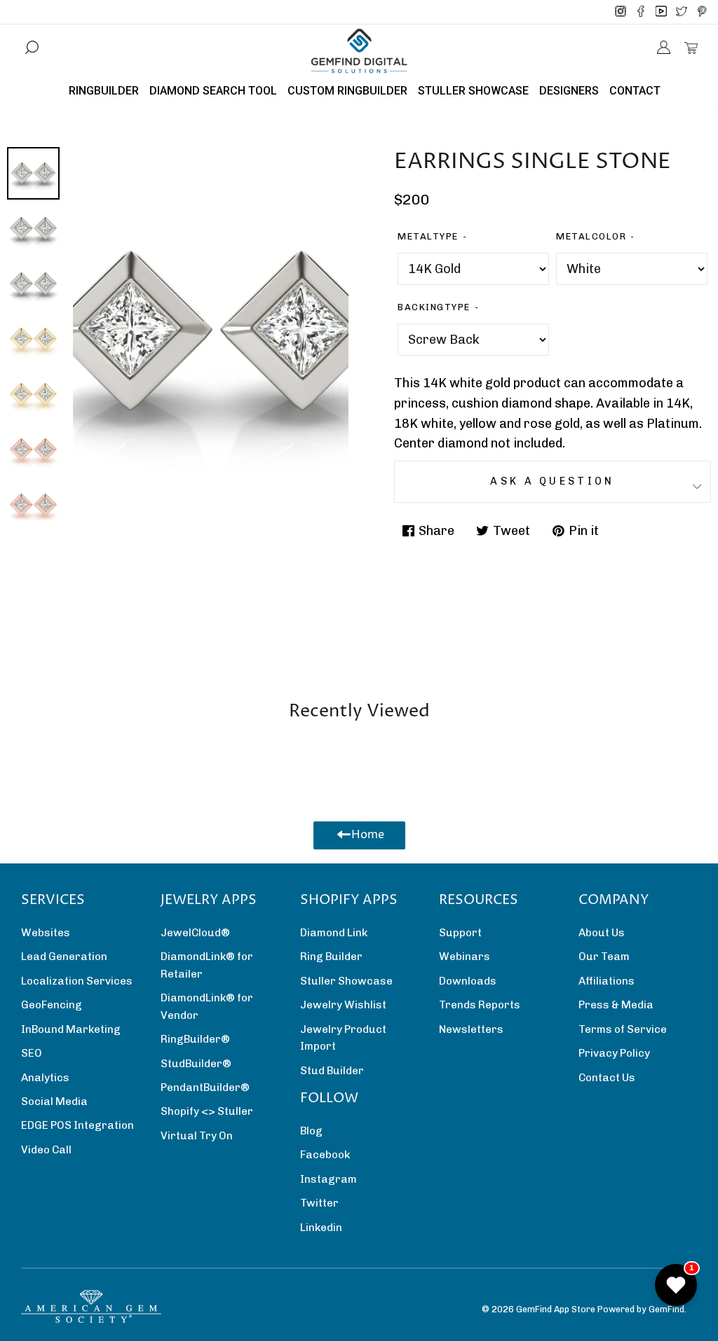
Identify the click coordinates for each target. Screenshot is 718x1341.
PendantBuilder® (205, 1087)
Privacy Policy (614, 1053)
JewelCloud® (195, 932)
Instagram (328, 1179)
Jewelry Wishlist (343, 1005)
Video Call (46, 1150)
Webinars (464, 956)
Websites (45, 932)
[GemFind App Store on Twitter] (681, 12)
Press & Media (615, 1005)
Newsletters (471, 1029)
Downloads (467, 981)
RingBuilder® (195, 1039)
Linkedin (321, 1227)
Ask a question (552, 481)
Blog (311, 1131)
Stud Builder (332, 1070)
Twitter (319, 1203)
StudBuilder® (196, 1063)
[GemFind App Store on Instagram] (620, 12)
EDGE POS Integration (77, 1125)
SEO (31, 1053)
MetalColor (591, 236)
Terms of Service (622, 1029)
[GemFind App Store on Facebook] (641, 12)
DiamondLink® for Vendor (207, 1006)
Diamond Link (333, 932)
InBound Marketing (71, 1029)
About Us (601, 932)
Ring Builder (331, 956)
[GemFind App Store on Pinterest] (702, 12)
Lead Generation (64, 956)
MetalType (428, 236)
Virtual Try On (197, 1136)
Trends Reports (479, 1005)
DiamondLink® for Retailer (207, 965)
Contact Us (606, 1077)
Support (460, 932)
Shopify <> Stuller (207, 1111)
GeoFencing (51, 1005)
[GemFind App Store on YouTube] (661, 12)
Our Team (604, 956)
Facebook (325, 1154)
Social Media (54, 1101)
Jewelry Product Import (343, 1037)
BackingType (434, 307)
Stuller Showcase (346, 981)
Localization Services (77, 981)
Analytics (45, 1077)
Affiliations (606, 981)
